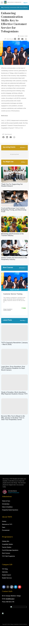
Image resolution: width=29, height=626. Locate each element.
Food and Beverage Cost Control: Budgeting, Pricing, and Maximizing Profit (13, 210)
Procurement (5, 530)
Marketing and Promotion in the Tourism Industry (12, 234)
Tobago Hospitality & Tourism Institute (7, 310)
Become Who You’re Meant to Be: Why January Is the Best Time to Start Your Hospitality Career (13, 417)
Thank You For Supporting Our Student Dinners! (12, 185)
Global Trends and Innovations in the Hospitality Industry (14, 258)
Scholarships (5, 504)
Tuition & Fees (6, 501)
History (4, 521)
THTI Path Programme (8, 556)
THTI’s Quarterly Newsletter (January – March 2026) (14, 343)
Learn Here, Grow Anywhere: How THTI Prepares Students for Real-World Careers (13, 368)
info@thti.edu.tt (9, 599)
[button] (15, 39)
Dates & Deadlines (7, 507)
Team (3, 527)
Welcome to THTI (7, 524)
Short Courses (6, 553)
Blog (2, 7)
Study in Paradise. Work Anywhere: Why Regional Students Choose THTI (14, 393)
